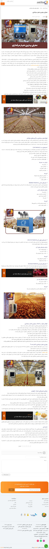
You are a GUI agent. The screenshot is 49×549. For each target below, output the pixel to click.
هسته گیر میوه (13, 506)
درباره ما (30, 500)
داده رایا (2, 547)
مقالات (41, 8)
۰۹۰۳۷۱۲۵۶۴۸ (19, 524)
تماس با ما (30, 504)
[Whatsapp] (41, 541)
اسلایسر (14, 504)
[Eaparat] (38, 541)
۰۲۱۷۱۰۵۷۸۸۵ (38, 524)
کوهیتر (44, 16)
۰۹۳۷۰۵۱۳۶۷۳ (24, 528)
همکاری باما (30, 506)
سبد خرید (46, 506)
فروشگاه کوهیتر (45, 8)
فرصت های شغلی (29, 502)
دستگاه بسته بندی (12, 508)
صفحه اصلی (46, 500)
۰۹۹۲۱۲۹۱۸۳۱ (19, 530)
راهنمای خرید (46, 502)
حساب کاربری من (45, 504)
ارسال (11, 489)
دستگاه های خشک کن (12, 500)
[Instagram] (44, 541)
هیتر (15, 502)
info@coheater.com (39, 526)
